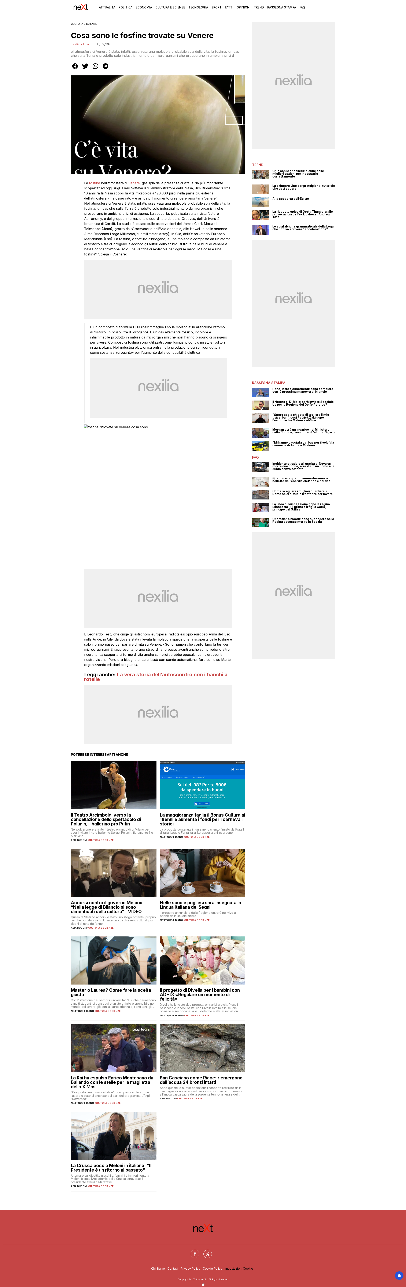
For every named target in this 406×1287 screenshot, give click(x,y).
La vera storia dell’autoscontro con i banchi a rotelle (156, 676)
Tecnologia (198, 7)
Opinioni (243, 7)
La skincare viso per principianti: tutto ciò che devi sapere (303, 187)
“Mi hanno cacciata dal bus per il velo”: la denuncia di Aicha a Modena (303, 444)
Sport (216, 7)
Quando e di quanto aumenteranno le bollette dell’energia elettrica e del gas (301, 479)
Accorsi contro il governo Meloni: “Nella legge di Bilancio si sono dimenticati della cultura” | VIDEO (106, 907)
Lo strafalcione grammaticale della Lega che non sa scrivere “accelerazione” (303, 227)
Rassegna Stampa (281, 7)
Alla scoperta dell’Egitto (290, 198)
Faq (302, 7)
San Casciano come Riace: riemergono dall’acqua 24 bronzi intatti (201, 1080)
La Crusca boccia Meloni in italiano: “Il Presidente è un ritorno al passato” (111, 1167)
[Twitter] (205, 1251)
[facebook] (75, 69)
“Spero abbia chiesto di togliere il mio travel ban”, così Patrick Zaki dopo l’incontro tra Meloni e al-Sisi (300, 417)
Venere (134, 183)
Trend (259, 7)
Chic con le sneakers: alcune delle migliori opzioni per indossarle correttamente (298, 174)
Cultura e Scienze (170, 7)
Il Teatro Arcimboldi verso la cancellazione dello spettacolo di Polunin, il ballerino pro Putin (106, 819)
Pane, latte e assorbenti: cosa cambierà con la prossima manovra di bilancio (302, 390)
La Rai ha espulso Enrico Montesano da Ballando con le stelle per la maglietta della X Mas (112, 1082)
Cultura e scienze (84, 23)
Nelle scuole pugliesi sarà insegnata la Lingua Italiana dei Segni (200, 904)
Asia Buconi (79, 840)
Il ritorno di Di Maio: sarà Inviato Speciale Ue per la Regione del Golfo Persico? (303, 403)
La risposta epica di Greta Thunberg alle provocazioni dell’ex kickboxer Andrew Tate (302, 214)
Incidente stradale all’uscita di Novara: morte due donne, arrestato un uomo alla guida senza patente (303, 466)
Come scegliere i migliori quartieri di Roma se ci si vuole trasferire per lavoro (302, 492)
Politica (125, 7)
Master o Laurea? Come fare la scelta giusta (111, 992)
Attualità (107, 7)
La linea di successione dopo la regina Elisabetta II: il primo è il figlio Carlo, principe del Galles (301, 507)
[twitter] (85, 69)
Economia (144, 7)
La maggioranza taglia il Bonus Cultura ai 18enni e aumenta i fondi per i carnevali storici (202, 819)
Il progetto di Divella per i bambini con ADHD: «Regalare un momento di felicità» (200, 994)
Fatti (229, 7)
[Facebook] (192, 1251)
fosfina (94, 183)
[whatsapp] (95, 69)
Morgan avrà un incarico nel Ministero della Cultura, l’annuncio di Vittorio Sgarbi (303, 431)
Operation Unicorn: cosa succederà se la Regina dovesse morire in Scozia (303, 520)
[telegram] (105, 69)
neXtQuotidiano (81, 44)
